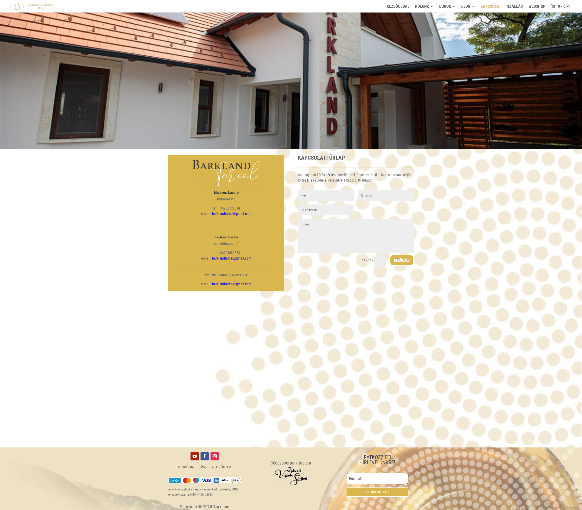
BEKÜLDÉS (402, 260)
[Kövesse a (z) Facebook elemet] (205, 456)
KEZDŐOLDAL (398, 7)
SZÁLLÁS (515, 7)
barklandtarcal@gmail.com (231, 214)
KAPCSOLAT (491, 7)
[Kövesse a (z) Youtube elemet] (195, 456)
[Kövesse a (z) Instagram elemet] (215, 456)
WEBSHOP (537, 7)
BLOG (465, 7)
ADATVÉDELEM (221, 467)
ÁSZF (203, 467)
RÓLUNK (422, 7)
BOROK (445, 7)
